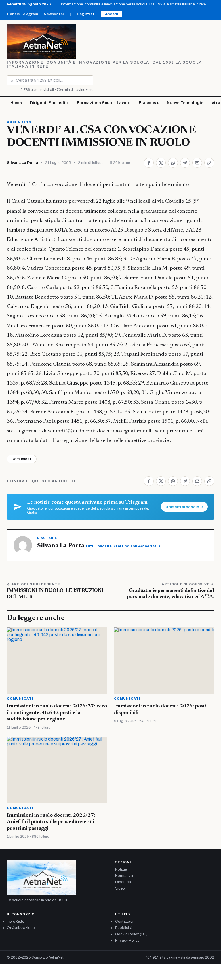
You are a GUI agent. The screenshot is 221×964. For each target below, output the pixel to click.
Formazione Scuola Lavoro (104, 103)
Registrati (86, 14)
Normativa (124, 876)
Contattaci (124, 921)
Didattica (123, 882)
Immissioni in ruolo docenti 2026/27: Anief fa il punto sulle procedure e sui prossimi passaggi (51, 822)
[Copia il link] (209, 163)
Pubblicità (123, 928)
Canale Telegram (22, 14)
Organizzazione (21, 928)
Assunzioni (20, 122)
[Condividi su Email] (197, 163)
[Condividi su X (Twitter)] (161, 163)
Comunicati (21, 459)
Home (16, 103)
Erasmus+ (149, 103)
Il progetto (15, 921)
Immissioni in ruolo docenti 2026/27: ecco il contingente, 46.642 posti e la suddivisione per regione (57, 713)
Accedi (111, 14)
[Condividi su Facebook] (149, 163)
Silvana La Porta (22, 163)
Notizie (121, 869)
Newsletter (54, 14)
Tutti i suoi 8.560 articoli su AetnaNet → (123, 546)
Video (120, 888)
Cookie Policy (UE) (131, 934)
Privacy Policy (127, 940)
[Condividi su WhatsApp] (173, 163)
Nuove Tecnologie (185, 103)
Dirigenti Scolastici (49, 103)
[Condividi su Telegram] (185, 163)
